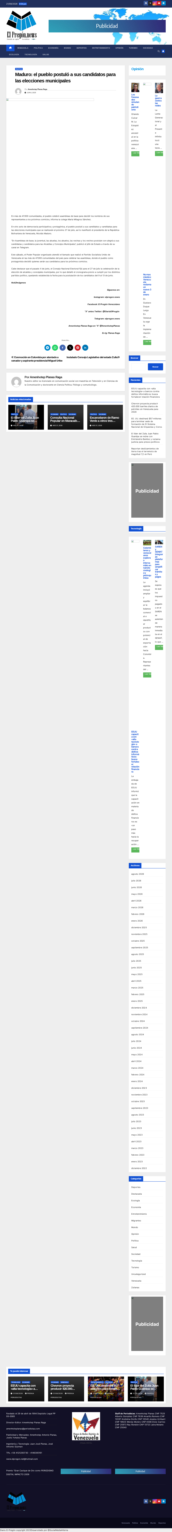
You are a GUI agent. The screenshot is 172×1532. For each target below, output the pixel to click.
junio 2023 (136, 1128)
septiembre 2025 (139, 947)
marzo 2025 (137, 987)
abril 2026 (136, 900)
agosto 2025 (137, 954)
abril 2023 (136, 1141)
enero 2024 (137, 1081)
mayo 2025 (137, 974)
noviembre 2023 (139, 1094)
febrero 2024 (137, 1074)
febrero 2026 (137, 914)
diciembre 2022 (139, 1168)
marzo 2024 (137, 1068)
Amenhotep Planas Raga (37, 89)
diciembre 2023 (139, 1088)
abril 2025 (136, 981)
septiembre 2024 (139, 1028)
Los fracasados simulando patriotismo (135, 102)
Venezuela (22, 48)
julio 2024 (136, 1041)
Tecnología (31, 55)
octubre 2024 (138, 1021)
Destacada (136, 1194)
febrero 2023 (137, 1155)
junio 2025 (136, 967)
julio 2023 (136, 1121)
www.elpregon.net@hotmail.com (22, 1459)
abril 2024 (136, 1061)
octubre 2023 (138, 1101)
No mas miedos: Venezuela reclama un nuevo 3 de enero (147, 284)
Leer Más (136, 153)
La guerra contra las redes (158, 100)
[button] (159, 51)
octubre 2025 (138, 941)
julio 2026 (136, 880)
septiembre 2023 (139, 1108)
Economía (53, 48)
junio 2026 (136, 887)
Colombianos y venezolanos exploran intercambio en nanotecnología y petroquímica (147, 563)
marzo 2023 (137, 1148)
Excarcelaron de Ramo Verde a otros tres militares (104, 421)
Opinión (119, 48)
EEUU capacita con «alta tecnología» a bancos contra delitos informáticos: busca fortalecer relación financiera (135, 751)
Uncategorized (138, 1274)
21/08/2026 (18, 1393)
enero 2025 (137, 1001)
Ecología (14, 55)
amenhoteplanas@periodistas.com (23, 1428)
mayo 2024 (137, 1054)
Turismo (133, 48)
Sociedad (148, 48)
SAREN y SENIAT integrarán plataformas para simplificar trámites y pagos (159, 561)
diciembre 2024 (139, 1007)
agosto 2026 (137, 874)
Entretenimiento (101, 48)
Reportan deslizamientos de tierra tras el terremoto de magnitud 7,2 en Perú (145, 451)
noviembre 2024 (139, 1014)
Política (38, 48)
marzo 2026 (137, 907)
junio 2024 (136, 1048)
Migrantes (136, 1220)
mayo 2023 (137, 1135)
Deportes (82, 48)
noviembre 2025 (139, 934)
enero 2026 (137, 921)
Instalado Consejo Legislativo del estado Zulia (92, 357)
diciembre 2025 (139, 927)
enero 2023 (137, 1161)
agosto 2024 (137, 1034)
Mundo (67, 48)
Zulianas (135, 1287)
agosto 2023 (137, 1114)
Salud (46, 55)
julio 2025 (136, 961)
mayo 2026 (137, 894)
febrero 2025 (137, 994)
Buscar (134, 358)
